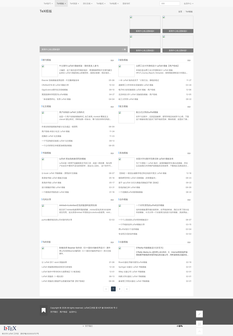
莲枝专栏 (126, 3)
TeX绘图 (113, 3)
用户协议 (63, 312)
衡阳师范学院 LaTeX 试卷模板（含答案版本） (138, 178)
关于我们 (54, 312)
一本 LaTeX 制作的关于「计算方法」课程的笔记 (139, 80)
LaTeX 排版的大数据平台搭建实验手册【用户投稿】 (63, 281)
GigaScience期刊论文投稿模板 (55, 89)
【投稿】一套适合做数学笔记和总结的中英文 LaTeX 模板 (143, 173)
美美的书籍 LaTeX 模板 (51, 182)
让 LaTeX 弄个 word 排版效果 (54, 262)
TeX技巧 (47, 3)
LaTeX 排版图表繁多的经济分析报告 (57, 267)
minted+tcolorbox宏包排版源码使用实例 (78, 205)
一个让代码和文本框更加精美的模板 (57, 145)
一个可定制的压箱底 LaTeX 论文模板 (57, 141)
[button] (46, 34)
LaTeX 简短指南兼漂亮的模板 (72, 158)
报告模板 (123, 60)
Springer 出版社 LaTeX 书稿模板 (132, 267)
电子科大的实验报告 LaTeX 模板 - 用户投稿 (137, 89)
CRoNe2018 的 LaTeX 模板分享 (55, 85)
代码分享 (46, 199)
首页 (180, 11)
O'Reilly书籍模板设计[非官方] (149, 247)
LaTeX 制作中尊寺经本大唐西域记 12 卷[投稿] (61, 271)
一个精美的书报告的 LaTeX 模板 (55, 192)
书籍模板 (46, 152)
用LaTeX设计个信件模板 (129, 229)
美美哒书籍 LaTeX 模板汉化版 (54, 178)
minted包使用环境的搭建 (77, 209)
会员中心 (73, 312)
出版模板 (123, 242)
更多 (112, 60)
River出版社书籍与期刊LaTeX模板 (133, 262)
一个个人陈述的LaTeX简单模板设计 (133, 220)
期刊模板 (46, 60)
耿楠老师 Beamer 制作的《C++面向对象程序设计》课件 (84, 247)
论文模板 (46, 106)
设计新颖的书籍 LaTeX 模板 (53, 187)
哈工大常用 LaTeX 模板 (128, 99)
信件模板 (123, 199)
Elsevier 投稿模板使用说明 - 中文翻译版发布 (60, 80)
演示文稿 (87, 3)
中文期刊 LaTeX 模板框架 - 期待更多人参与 (79, 65)
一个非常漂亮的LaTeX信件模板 (150, 205)
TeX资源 (74, 3)
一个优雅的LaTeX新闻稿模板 (131, 192)
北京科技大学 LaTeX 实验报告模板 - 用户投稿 (138, 94)
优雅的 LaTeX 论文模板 (51, 136)
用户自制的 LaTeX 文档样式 (71, 112)
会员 (187, 3)
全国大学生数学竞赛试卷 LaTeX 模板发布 (154, 158)
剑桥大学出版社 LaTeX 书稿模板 (132, 276)
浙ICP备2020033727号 (29, 334)
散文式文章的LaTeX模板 (147, 112)
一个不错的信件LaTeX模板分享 (132, 224)
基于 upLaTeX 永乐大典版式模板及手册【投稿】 (139, 182)
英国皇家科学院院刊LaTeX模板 (55, 94)
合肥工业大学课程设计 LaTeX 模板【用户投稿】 (157, 65)
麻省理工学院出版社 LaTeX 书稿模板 (134, 281)
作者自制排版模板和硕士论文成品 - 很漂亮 (60, 126)
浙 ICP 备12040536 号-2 (106, 308)
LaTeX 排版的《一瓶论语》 (53, 276)
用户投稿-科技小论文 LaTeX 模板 (56, 131)
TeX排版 (46, 242)
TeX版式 (100, 3)
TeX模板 (60, 3)
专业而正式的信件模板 (128, 234)
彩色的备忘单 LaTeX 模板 (129, 187)
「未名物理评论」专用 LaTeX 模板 (56, 99)
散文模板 (123, 106)
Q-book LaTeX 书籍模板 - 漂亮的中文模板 (60, 173)
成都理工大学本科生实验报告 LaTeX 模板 (136, 85)
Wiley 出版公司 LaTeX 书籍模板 (132, 271)
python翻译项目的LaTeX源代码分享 (57, 220)
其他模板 (123, 152)
